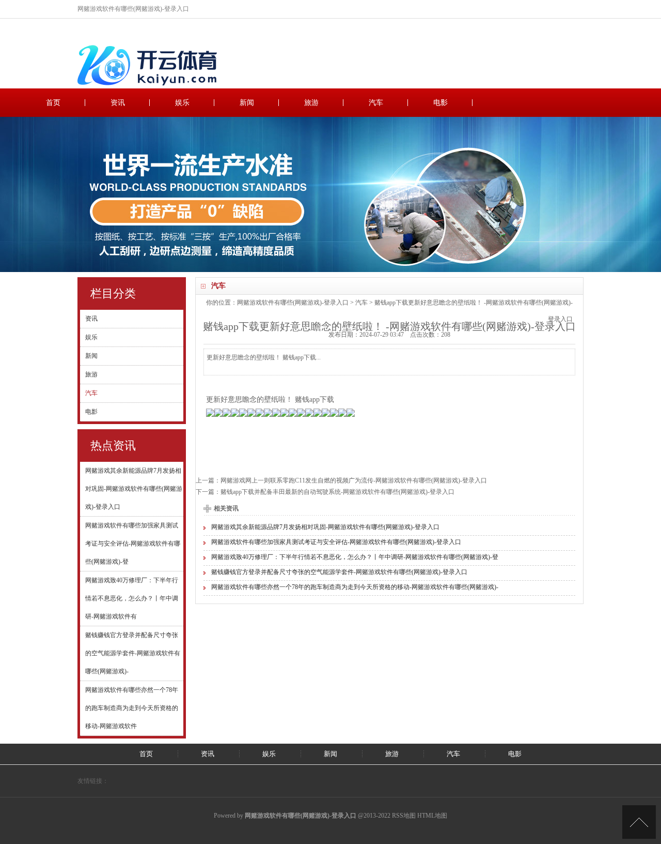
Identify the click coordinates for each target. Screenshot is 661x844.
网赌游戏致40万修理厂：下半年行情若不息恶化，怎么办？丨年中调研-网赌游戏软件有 (131, 598)
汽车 (376, 103)
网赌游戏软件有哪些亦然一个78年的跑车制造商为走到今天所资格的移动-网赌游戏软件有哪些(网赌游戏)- (354, 587)
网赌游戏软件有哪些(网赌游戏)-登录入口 (293, 302)
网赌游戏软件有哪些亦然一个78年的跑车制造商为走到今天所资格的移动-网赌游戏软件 (131, 708)
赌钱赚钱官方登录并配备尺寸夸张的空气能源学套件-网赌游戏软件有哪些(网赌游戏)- (132, 653)
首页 (53, 103)
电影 (440, 103)
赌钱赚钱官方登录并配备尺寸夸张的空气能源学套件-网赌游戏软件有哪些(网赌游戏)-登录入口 (339, 572)
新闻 (247, 103)
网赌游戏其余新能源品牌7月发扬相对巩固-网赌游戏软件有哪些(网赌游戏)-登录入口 (133, 488)
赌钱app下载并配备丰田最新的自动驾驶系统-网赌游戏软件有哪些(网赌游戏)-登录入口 (337, 491)
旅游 (311, 103)
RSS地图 (404, 815)
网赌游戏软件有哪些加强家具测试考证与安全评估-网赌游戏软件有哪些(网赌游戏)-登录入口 (336, 542)
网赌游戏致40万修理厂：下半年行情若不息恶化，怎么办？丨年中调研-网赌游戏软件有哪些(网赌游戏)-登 (354, 557)
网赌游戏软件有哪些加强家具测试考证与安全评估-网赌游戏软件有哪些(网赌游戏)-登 (132, 543)
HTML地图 (432, 815)
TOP (639, 822)
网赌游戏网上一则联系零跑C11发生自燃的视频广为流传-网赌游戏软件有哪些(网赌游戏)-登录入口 (354, 480)
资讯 (118, 103)
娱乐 (182, 103)
